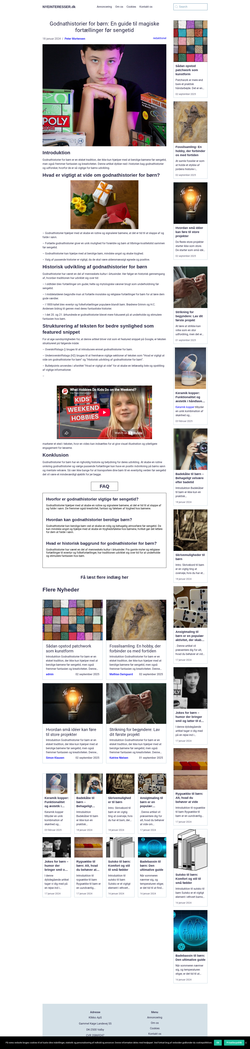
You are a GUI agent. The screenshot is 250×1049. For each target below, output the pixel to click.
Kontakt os (145, 6)
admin (50, 674)
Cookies (131, 6)
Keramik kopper (185, 407)
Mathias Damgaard (121, 674)
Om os (119, 6)
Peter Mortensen (75, 38)
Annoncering (104, 6)
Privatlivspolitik (234, 1042)
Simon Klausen (55, 757)
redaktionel (159, 38)
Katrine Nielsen (119, 757)
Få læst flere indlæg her (104, 577)
